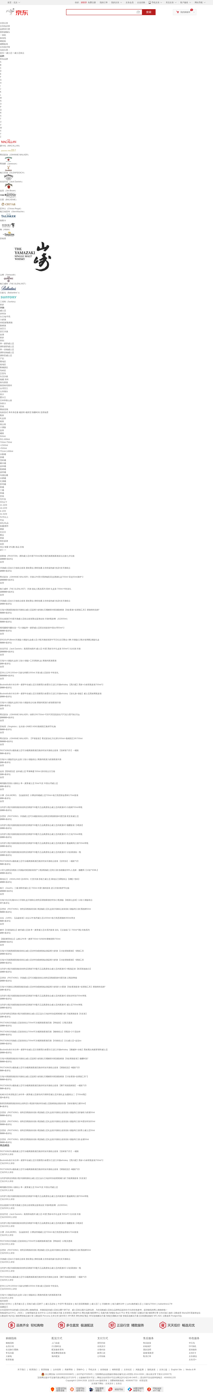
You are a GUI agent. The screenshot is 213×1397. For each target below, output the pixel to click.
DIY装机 (192, 1346)
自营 (2, 562)
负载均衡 (105, 1313)
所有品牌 (4, 59)
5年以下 (3, 502)
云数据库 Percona (42, 1316)
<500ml (3, 448)
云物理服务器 (31, 1313)
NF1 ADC (158, 1316)
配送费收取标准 (59, 1353)
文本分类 (55, 1316)
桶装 (2, 433)
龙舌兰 (3, 328)
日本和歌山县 (6, 400)
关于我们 (21, 1369)
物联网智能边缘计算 (25, 1316)
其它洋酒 (4, 331)
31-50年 (3, 514)
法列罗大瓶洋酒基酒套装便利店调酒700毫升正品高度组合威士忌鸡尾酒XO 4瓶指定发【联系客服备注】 (46, 969)
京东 (28, 13)
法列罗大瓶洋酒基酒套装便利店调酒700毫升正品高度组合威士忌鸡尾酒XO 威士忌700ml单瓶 (41, 1005)
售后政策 (147, 1343)
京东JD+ (193, 1359)
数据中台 (77, 1313)
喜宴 (2, 538)
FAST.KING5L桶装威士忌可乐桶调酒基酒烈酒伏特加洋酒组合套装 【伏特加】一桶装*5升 (39, 861)
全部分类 (4, 23)
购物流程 (10, 1343)
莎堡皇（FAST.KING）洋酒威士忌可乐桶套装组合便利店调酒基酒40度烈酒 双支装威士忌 (39, 816)
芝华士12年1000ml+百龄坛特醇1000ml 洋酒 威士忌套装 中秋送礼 (29, 672)
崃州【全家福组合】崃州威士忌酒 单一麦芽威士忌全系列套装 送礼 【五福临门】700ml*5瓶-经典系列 (45, 930)
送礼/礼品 (4, 523)
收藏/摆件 (4, 526)
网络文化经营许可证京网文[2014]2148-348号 (117, 1377)
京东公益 (163, 1369)
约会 (2, 520)
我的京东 (115, 2)
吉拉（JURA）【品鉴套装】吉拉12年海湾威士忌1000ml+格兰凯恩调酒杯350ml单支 (37, 918)
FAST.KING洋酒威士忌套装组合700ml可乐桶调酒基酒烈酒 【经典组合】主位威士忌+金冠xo (40, 1040)
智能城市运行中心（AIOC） (12, 1313)
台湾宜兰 (4, 388)
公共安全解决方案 (54, 1313)
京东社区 (128, 1369)
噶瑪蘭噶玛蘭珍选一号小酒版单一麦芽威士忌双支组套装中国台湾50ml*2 (32, 628)
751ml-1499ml (6, 451)
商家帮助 (69, 1369)
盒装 (2, 430)
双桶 (2, 487)
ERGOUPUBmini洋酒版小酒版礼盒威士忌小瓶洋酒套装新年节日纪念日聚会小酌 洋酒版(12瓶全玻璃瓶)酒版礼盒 (49, 640)
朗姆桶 (3, 469)
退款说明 (147, 1349)
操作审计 (63, 1316)
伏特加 (3, 313)
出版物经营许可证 (87, 1377)
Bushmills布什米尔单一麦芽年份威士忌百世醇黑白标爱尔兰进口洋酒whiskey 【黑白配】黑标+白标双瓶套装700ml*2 (51, 684)
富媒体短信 (195, 1313)
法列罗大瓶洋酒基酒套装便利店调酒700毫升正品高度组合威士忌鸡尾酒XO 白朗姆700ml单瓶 (41, 807)
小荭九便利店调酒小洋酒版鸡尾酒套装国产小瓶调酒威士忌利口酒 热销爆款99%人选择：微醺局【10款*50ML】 (49, 870)
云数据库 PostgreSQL (172, 1316)
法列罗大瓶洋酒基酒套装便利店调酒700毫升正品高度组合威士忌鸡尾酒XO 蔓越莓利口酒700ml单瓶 (44, 843)
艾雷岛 (3, 373)
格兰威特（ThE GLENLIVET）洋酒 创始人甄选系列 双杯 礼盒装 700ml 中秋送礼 (35, 589)
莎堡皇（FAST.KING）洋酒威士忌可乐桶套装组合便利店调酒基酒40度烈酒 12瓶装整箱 (38, 978)
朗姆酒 (3, 325)
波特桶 (3, 472)
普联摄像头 (5, 32)
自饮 (2, 544)
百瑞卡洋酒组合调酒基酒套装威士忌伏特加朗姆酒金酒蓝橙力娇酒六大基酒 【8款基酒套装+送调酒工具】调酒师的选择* (53, 987)
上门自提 (56, 1343)
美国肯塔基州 (6, 385)
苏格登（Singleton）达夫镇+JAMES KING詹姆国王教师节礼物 (28, 726)
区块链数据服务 (146, 1316)
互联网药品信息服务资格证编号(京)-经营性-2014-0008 (119, 1374)
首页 (2, 53)
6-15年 (3, 511)
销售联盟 (116, 1369)
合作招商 (57, 1369)
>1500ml (4, 445)
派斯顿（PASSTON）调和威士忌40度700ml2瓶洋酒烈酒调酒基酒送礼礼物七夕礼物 (37, 556)
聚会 (2, 535)
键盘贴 (3, 41)
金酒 (2, 334)
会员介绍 (10, 1346)
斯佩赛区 (4, 367)
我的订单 (104, 2)
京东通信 (193, 1356)
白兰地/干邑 (5, 316)
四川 (2, 394)
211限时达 (56, 1346)
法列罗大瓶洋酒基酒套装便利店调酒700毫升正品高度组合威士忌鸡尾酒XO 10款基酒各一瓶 (40, 852)
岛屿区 (3, 370)
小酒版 (3, 427)
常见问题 (10, 1353)
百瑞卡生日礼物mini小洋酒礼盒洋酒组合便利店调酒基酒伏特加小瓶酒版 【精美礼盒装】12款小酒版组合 (46, 900)
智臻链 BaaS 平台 (117, 1313)
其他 (2, 406)
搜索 (148, 12)
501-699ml (5, 439)
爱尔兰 (3, 397)
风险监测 (140, 1369)
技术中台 (42, 1313)
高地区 (3, 361)
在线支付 (101, 1346)
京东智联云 (68, 1313)
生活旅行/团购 (12, 1349)
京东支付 (109, 1383)
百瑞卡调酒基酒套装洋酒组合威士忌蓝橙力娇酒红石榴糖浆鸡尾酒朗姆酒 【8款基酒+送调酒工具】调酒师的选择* (50, 610)
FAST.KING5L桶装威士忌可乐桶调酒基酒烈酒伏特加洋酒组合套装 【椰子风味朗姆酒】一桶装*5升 (43, 1085)
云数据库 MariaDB (181, 1313)
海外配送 (56, 1356)
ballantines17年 (165, 1304)
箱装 (2, 421)
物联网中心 (95, 1313)
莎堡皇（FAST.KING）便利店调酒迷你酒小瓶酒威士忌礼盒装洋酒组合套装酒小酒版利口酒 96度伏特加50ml (47, 1121)
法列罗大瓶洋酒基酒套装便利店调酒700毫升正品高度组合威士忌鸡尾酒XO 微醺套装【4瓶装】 (42, 825)
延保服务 (193, 1349)
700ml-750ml (6, 442)
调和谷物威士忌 (7, 352)
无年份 (3, 499)
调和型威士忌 (6, 355)
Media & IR (191, 1369)
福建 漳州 (4, 379)
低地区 (3, 364)
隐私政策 (151, 1369)
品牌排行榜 (5, 29)
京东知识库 (5, 26)
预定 (86, 1316)
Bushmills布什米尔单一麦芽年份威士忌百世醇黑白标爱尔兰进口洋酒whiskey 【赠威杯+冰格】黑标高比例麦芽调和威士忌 (54, 1049)
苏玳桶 (3, 484)
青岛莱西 (4, 382)
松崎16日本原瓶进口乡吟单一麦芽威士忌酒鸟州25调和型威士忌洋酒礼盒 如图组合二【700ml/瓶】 (43, 1094)
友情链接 (104, 1369)
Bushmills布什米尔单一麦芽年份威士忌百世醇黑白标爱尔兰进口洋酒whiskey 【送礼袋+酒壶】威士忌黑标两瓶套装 (51, 693)
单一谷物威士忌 (7, 349)
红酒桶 (3, 481)
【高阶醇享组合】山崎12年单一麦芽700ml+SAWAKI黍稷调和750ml (30, 939)
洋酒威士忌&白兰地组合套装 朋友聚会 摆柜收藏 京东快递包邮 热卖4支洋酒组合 (35, 568)
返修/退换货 (148, 1353)
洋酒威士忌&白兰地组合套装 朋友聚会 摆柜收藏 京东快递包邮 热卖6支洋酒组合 (35, 601)
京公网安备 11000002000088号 (59, 1374)
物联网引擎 (153, 1313)
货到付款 (101, 1343)
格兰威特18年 (118, 1304)
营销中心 (81, 1369)
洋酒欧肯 (106, 1304)
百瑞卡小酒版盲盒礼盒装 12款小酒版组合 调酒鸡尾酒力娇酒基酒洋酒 (30, 759)
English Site (176, 1369)
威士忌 (9, 53)
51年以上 (4, 517)
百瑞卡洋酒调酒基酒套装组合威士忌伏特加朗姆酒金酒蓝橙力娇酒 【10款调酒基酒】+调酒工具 (42, 951)
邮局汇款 (101, 1353)
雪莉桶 (3, 460)
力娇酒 (3, 319)
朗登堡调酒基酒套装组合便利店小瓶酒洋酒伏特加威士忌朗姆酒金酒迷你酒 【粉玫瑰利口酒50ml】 (43, 1103)
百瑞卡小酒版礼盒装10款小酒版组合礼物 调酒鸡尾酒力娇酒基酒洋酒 (30, 702)
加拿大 (3, 403)
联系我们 (33, 1369)
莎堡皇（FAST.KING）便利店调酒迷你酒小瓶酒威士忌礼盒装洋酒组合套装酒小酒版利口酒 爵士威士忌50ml (47, 1130)
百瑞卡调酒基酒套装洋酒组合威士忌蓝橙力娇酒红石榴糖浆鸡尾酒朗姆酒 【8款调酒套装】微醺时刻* (44, 1058)
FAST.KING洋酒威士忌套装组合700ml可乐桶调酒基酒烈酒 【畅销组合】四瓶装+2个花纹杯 (40, 1032)
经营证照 (143, 1380)
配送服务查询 (58, 1349)
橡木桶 (3, 463)
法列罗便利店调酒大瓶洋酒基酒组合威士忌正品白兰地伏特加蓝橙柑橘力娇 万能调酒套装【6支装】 (44, 1014)
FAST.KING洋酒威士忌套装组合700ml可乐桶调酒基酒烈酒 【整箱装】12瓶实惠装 (36, 1023)
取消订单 (147, 1356)
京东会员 (130, 2)
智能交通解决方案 (114, 1316)
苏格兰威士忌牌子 (35, 1304)
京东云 (119, 1383)
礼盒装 (3, 418)
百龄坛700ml (150, 1304)
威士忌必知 (50, 1304)
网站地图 (86, 1313)
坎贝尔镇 (4, 376)
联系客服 (10, 1359)
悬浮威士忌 (19, 1304)
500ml (3, 436)
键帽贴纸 (4, 44)
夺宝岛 (192, 1343)
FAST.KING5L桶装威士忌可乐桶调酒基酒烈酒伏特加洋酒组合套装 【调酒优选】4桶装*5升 (40, 1067)
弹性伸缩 (80, 1316)
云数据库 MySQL (7, 1316)
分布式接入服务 (166, 1313)
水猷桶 (3, 454)
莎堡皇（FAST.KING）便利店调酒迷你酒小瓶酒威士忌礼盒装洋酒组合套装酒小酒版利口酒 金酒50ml (44, 1139)
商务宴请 (4, 541)
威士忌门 (95, 1304)
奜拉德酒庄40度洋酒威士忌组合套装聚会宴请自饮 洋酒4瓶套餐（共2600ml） (34, 619)
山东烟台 (4, 391)
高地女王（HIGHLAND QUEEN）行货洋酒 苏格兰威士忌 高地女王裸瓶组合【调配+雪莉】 (40, 879)
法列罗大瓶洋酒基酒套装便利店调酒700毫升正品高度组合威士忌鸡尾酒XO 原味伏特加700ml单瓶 (43, 996)
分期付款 (101, 1349)
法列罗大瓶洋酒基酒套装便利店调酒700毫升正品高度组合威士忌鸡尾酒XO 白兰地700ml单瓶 (41, 834)
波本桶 (3, 466)
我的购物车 (185, 12)
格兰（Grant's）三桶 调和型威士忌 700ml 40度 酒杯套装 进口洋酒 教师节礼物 (34, 888)
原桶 (2, 457)
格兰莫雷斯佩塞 (82, 1304)
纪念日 (3, 532)
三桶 (2, 490)
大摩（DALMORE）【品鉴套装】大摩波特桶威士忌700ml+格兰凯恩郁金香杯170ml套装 (39, 795)
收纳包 (3, 38)
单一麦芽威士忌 (7, 343)
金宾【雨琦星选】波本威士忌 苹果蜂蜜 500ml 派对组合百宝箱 (27, 771)
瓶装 (2, 415)
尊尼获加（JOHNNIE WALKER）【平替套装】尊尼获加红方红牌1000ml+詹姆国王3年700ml (41, 738)
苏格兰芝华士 (6, 1304)
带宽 (128, 1313)
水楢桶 (3, 478)
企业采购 (141, 2)
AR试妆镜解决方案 (97, 1316)
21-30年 (3, 505)
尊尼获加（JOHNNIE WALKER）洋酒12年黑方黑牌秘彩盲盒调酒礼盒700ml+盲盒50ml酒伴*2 (41, 577)
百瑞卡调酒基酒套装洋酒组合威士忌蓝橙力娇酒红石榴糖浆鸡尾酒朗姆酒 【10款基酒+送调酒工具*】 (44, 1076)
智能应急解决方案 (131, 1316)
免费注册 (92, 2)
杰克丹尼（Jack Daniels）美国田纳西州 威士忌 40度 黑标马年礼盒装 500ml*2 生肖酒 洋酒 (40, 649)
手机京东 (155, 2)
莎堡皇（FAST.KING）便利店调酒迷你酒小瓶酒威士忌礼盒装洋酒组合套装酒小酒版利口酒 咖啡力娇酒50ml (47, 1112)
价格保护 (147, 1346)
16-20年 (3, 508)
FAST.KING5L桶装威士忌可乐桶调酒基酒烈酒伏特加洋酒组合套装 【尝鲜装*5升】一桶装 (39, 750)
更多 (2, 305)
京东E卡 (192, 1353)
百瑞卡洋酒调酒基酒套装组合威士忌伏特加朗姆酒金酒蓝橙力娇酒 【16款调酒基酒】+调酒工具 (42, 960)
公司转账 (101, 1356)
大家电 (9, 1356)
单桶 (2, 493)
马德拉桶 (4, 475)
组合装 (3, 424)
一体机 (3, 35)
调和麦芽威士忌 (7, 346)
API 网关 (71, 1316)
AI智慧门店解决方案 (139, 1313)
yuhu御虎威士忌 (134, 1304)
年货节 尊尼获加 (65, 1304)
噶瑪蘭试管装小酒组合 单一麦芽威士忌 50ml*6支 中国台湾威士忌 (29, 783)
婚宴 (2, 529)
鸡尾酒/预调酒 (6, 322)
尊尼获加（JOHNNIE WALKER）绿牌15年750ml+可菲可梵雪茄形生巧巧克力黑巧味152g (40, 714)
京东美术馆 (5, 47)
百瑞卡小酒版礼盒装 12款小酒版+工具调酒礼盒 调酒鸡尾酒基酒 (28, 661)
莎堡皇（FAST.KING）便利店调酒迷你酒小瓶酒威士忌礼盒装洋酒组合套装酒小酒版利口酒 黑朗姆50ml (45, 909)
